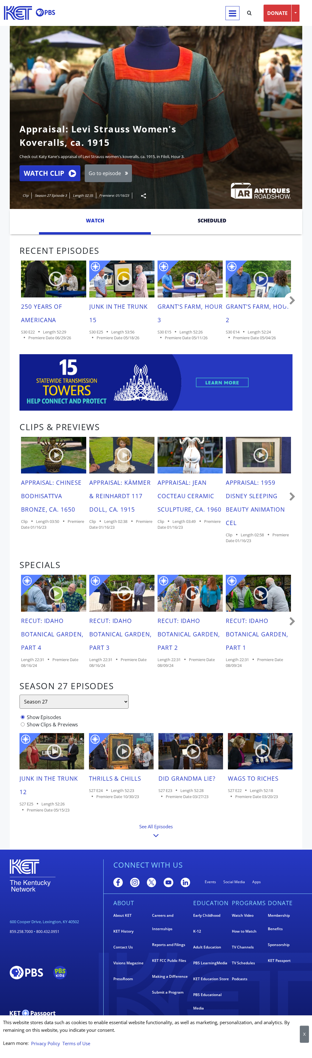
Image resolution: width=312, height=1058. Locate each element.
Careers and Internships (162, 922)
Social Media (234, 881)
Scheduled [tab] (212, 220)
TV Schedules (243, 963)
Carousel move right (292, 300)
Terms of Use (76, 1043)
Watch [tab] (95, 220)
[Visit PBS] (45, 12)
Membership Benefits (279, 922)
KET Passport (279, 960)
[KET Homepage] (18, 13)
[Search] (249, 13)
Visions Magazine (128, 963)
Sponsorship (278, 944)
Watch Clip (44, 173)
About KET (122, 915)
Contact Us (123, 947)
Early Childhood (206, 915)
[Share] (141, 196)
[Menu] (232, 13)
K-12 (197, 931)
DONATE (277, 13)
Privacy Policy (45, 1043)
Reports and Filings (168, 944)
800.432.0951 (47, 931)
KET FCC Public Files (169, 960)
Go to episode (105, 173)
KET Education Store (211, 978)
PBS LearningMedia (210, 963)
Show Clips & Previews (52, 724)
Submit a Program (167, 992)
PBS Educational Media (207, 1001)
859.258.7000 (21, 931)
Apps (256, 881)
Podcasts (239, 978)
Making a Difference (170, 976)
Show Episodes (44, 717)
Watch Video (243, 915)
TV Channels (243, 947)
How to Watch (244, 931)
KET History (123, 931)
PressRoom (123, 978)
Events (210, 881)
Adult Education (207, 947)
